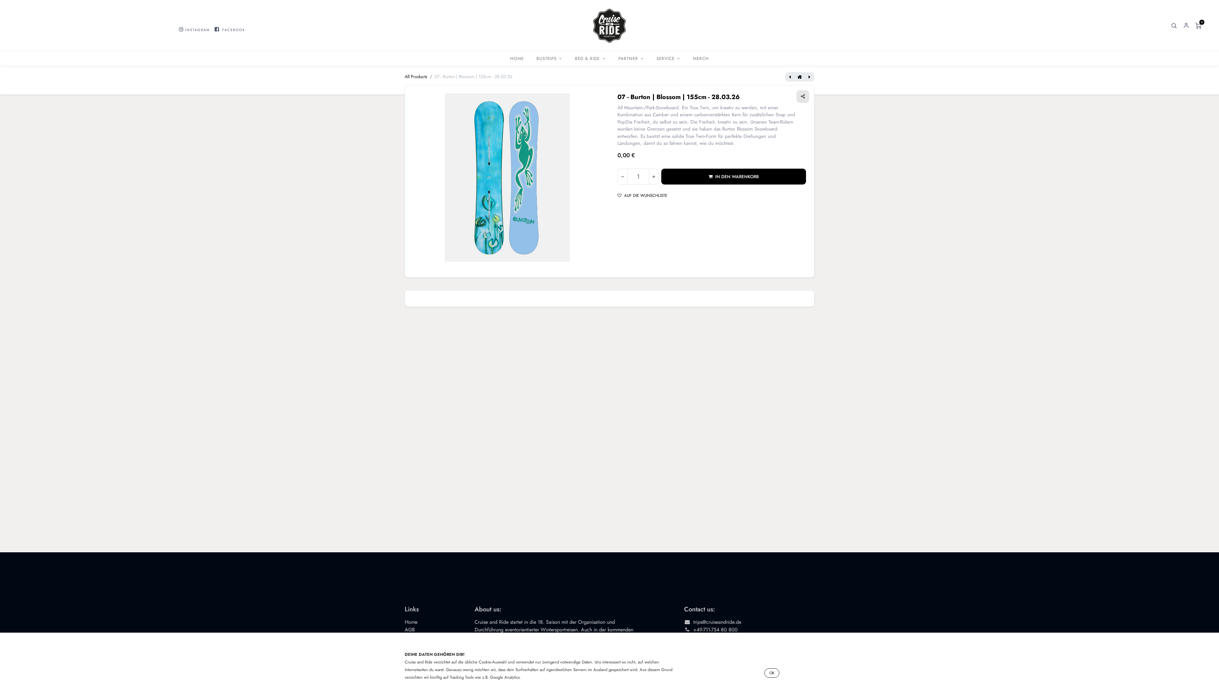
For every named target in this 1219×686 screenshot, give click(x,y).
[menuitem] (517, 58)
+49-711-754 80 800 (715, 629)
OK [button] (772, 673)
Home (411, 622)
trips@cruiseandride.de (717, 622)
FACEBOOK (233, 29)
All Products (416, 76)
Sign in (1186, 25)
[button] (1174, 25)
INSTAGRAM (197, 29)
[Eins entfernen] (622, 176)
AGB (410, 629)
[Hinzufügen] (653, 176)
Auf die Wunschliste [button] (645, 195)
